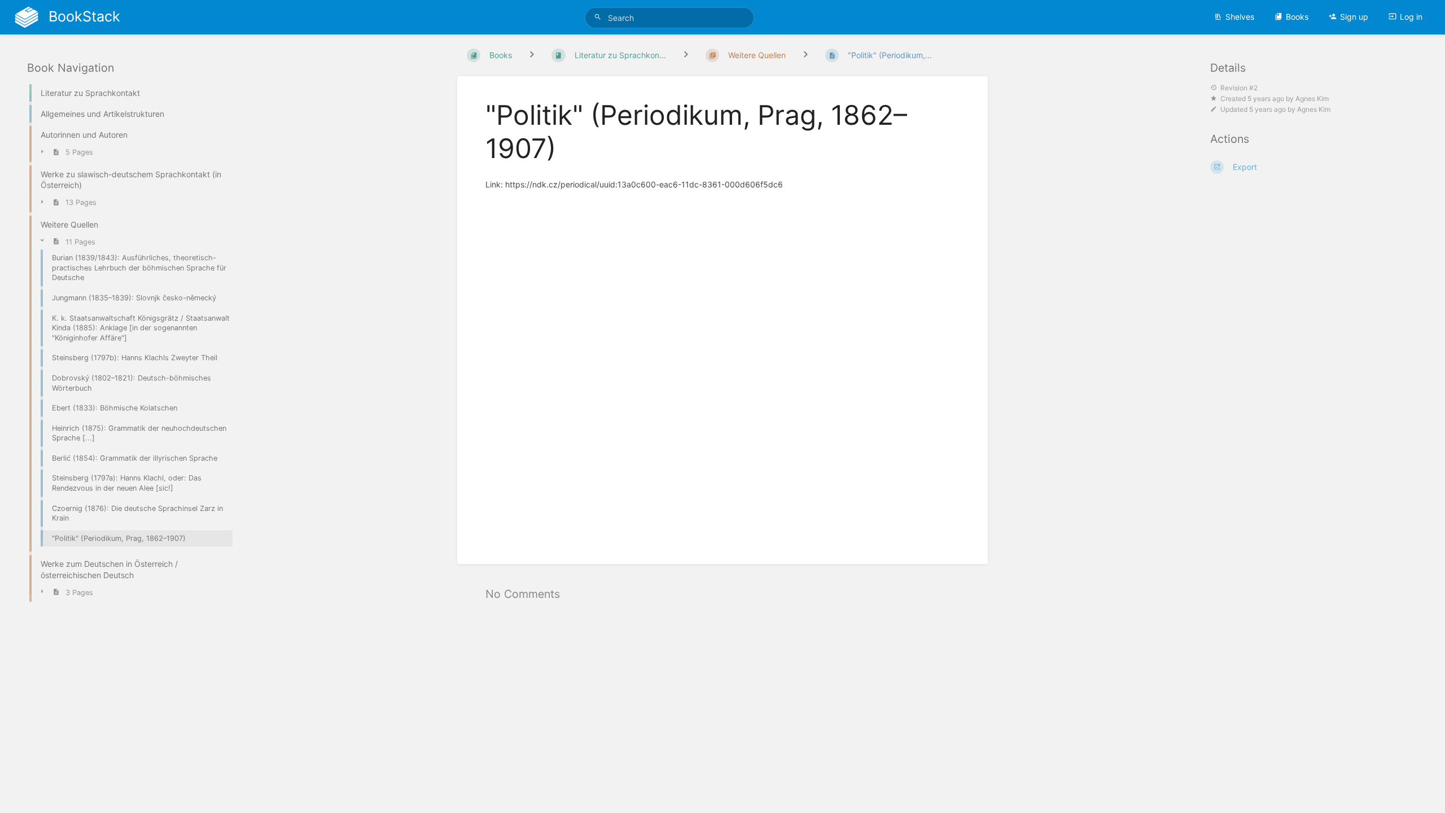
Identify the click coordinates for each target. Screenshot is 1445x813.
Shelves (1239, 16)
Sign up (1354, 16)
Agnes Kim (1312, 98)
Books (1297, 16)
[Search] (599, 17)
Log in (1411, 16)
